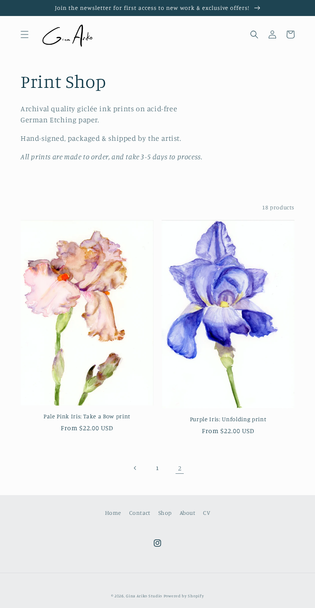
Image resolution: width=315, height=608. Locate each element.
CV (206, 512)
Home (113, 512)
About (188, 512)
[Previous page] (135, 468)
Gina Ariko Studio (144, 595)
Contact (140, 512)
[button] (25, 34)
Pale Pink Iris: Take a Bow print (86, 416)
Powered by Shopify (184, 595)
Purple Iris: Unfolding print (228, 418)
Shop (165, 512)
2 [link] (180, 468)
